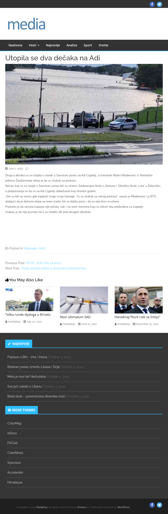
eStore (12, 433)
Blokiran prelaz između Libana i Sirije (33, 367)
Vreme (103, 45)
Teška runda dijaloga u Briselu (28, 314)
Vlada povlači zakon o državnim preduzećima (53, 268)
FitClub (12, 443)
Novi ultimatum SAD (75, 317)
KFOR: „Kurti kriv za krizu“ (43, 263)
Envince (81, 507)
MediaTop (42, 507)
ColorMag (14, 423)
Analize (71, 45)
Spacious (14, 462)
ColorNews (15, 452)
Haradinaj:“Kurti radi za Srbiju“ (137, 317)
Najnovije (53, 45)
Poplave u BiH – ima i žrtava (27, 357)
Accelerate (15, 472)
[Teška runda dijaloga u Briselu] (29, 298)
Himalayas (15, 482)
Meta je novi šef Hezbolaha (26, 376)
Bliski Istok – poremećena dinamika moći (36, 396)
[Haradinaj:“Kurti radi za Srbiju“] (139, 299)
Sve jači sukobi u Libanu (24, 386)
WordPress (123, 507)
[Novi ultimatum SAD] (84, 299)
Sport (88, 45)
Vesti (33, 45)
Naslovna (15, 45)
